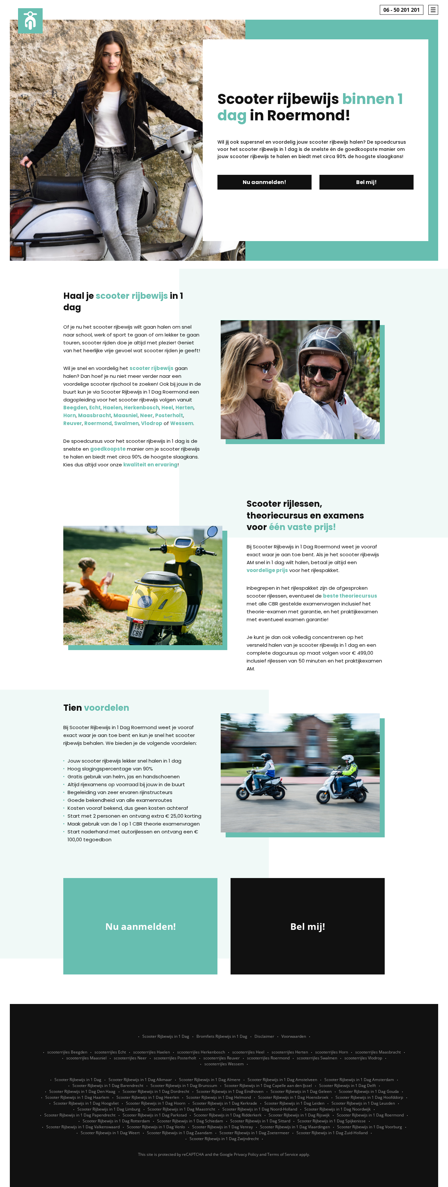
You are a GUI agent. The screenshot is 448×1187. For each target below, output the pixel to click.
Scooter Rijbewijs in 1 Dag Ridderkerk (227, 1115)
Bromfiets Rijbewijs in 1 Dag (221, 1036)
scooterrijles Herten (290, 1052)
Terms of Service (282, 1154)
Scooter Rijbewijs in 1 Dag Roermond (370, 1115)
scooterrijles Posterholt (175, 1058)
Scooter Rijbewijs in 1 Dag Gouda (369, 1091)
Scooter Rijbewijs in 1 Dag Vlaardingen (295, 1127)
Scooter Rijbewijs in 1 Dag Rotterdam (116, 1121)
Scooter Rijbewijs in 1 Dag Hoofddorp (369, 1097)
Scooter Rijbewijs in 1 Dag (165, 1036)
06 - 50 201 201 (401, 9)
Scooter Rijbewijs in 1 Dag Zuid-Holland (332, 1133)
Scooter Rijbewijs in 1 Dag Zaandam (179, 1133)
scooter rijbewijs (151, 368)
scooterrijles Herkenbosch (201, 1052)
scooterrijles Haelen (151, 1052)
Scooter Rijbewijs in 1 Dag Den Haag (82, 1091)
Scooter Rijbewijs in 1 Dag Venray (222, 1127)
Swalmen (126, 423)
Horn (69, 415)
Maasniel (125, 415)
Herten (184, 407)
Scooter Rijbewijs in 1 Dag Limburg (108, 1109)
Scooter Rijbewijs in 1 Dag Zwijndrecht (224, 1138)
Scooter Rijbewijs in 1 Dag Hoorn (155, 1103)
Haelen (112, 407)
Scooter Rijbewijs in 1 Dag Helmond (218, 1097)
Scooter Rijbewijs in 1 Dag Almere (209, 1079)
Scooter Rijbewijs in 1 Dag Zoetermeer (254, 1133)
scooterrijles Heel (248, 1052)
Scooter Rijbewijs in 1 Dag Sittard (260, 1121)
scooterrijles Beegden (67, 1052)
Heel (167, 407)
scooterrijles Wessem (224, 1064)
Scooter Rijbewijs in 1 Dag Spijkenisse (331, 1121)
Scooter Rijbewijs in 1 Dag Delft (347, 1085)
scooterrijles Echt (110, 1052)
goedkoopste (108, 448)
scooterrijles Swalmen (317, 1058)
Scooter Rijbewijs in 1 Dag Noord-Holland (259, 1109)
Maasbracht (94, 415)
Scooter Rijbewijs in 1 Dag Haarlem (77, 1097)
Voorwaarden (293, 1036)
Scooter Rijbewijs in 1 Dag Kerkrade (225, 1103)
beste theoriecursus (350, 595)
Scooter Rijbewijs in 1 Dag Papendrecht (79, 1115)
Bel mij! (366, 182)
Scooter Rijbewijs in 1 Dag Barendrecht (107, 1085)
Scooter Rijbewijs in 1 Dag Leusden (363, 1103)
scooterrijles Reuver (221, 1058)
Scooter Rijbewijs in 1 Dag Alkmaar (140, 1079)
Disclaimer (264, 1036)
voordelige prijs (267, 570)
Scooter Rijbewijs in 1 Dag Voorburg (369, 1127)
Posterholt (169, 415)
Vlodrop (151, 423)
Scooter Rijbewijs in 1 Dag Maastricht (181, 1109)
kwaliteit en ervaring (150, 464)
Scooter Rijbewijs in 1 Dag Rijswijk (299, 1115)
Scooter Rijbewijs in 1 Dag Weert (110, 1133)
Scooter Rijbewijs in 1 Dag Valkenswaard (83, 1127)
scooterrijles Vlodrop (363, 1058)
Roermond (98, 423)
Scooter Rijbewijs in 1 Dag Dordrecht (156, 1091)
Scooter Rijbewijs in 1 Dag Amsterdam (359, 1079)
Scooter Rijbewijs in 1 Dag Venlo (156, 1127)
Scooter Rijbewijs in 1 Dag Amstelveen (282, 1079)
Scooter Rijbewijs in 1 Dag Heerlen (147, 1097)
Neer (146, 415)
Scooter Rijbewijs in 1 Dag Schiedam (190, 1121)
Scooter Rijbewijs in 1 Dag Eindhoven (229, 1091)
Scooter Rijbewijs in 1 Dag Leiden (294, 1103)
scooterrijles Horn (331, 1052)
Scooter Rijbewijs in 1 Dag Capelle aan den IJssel (268, 1085)
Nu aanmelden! (264, 182)
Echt (95, 407)
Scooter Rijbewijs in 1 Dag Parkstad (155, 1115)
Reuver (72, 423)
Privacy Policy (246, 1154)
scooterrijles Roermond (268, 1058)
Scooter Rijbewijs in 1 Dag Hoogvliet (86, 1103)
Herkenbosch (141, 407)
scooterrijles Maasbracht (378, 1052)
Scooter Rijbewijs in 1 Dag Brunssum (184, 1085)
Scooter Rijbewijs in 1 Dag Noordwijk (337, 1109)
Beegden (75, 407)
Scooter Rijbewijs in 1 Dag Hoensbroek (293, 1097)
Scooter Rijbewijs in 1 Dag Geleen (301, 1091)
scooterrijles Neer (130, 1058)
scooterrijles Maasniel (86, 1058)
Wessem (181, 423)
